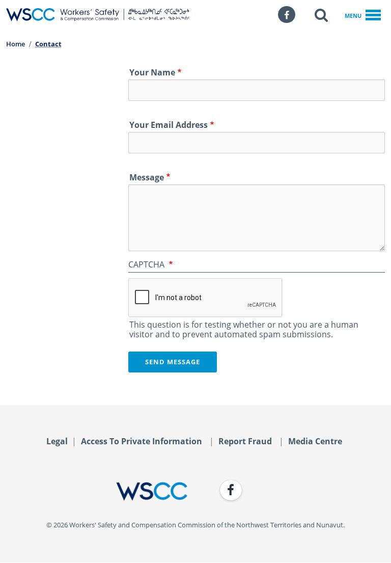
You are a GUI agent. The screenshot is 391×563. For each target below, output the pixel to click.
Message (146, 177)
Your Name (152, 72)
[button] (321, 14)
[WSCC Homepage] (96, 491)
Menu (353, 15)
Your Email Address (168, 124)
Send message (172, 361)
